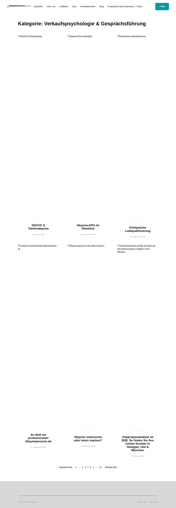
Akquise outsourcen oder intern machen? (88, 438)
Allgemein (88, 219)
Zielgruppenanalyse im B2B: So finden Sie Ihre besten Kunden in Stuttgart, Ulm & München (138, 443)
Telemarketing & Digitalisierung (38, 219)
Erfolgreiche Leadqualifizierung (137, 229)
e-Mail (162, 6)
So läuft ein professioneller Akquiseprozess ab (38, 438)
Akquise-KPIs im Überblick (88, 227)
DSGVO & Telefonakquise (38, 227)
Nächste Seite (112, 467)
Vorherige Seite (64, 467)
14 (100, 467)
